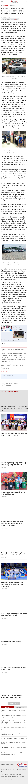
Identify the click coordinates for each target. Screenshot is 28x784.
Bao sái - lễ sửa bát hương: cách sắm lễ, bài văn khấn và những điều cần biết (13, 753)
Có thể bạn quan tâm (9, 391)
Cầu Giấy (15, 365)
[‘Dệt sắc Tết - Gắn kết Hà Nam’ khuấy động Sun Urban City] (14, 684)
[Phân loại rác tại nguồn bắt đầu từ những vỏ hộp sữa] (14, 481)
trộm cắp (21, 365)
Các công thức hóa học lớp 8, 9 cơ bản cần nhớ (13, 747)
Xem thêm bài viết (14, 703)
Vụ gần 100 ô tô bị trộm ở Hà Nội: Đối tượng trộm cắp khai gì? (19, 327)
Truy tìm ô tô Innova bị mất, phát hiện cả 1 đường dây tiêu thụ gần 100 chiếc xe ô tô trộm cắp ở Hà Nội (14, 359)
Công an (8, 365)
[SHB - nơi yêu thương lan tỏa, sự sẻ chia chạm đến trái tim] (14, 602)
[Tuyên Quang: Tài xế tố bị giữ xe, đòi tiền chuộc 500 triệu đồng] (14, 541)
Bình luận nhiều (20, 707)
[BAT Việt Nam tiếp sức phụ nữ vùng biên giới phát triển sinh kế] (14, 422)
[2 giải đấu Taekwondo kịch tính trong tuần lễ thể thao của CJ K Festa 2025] (14, 571)
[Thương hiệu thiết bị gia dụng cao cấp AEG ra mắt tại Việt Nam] (9, 399)
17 (14, 717)
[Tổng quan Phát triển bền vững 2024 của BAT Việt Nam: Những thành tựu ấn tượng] (14, 510)
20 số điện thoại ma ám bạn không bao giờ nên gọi (14, 738)
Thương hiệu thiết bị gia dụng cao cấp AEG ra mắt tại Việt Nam (8, 408)
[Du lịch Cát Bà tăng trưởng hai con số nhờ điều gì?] (14, 656)
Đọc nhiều (7, 707)
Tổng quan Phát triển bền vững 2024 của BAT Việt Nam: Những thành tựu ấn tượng (12, 523)
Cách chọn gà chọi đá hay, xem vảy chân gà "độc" (13, 727)
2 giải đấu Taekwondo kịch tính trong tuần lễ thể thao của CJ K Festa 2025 (12, 584)
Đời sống (5, 5)
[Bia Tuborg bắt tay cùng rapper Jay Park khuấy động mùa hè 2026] (14, 451)
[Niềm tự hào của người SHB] (14, 630)
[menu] (1, 1)
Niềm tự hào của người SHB (11, 641)
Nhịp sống (12, 5)
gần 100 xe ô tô (5, 368)
